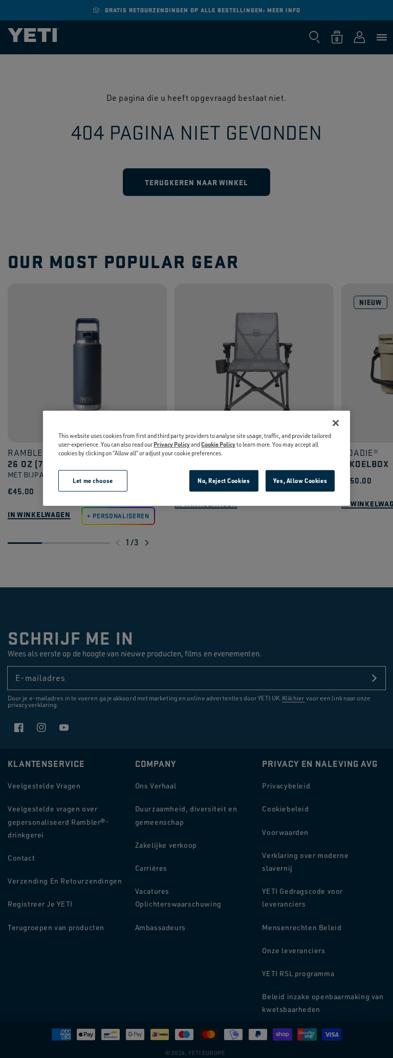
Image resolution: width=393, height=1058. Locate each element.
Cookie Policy (218, 444)
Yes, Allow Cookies (300, 480)
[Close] (335, 423)
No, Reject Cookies (224, 480)
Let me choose (93, 480)
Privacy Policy (172, 444)
